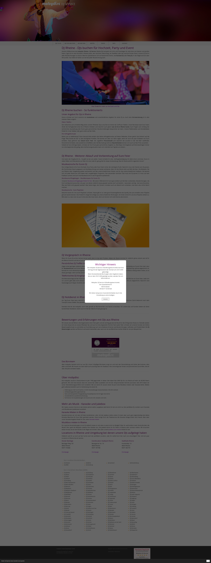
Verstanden (105, 299)
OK (208, 561)
